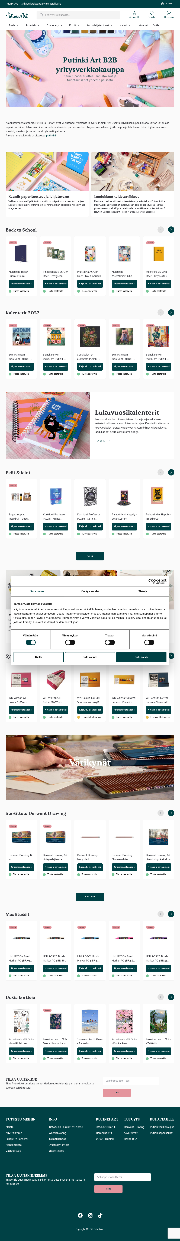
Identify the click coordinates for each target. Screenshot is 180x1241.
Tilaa (116, 1093)
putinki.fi (51, 135)
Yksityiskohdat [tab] (90, 591)
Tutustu (100, 441)
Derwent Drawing (134, 1127)
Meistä (10, 1127)
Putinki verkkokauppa (162, 1127)
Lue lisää (90, 897)
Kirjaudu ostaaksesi (21, 284)
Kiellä (38, 657)
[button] (24, 1119)
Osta (90, 556)
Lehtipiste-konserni (17, 1139)
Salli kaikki (141, 657)
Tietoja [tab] (143, 591)
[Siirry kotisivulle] (17, 15)
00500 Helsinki (105, 1139)
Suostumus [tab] (37, 591)
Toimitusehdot (57, 1139)
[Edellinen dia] (161, 229)
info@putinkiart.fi (105, 1127)
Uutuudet (142, 25)
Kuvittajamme (14, 1133)
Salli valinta (90, 657)
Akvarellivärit (131, 1133)
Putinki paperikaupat (161, 1133)
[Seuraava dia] (171, 229)
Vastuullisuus (13, 1151)
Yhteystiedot (56, 1151)
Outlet (156, 25)
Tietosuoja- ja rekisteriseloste (66, 1127)
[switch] (70, 642)
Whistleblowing (57, 1133)
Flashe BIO (130, 1139)
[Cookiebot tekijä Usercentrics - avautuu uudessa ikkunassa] (151, 581)
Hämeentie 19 (104, 1133)
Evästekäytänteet (59, 1145)
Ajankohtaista (14, 1145)
